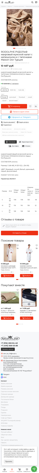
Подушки (4, 410)
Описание (11, 142)
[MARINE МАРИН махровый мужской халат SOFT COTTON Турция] (29, 253)
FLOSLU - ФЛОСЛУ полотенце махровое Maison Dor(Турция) (8, 311)
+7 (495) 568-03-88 (9, 346)
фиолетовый (13, 100)
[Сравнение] (36, 106)
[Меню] (2, 2)
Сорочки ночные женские (10, 391)
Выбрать (9, 275)
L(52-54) (4, 90)
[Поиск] (32, 2)
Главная (3, 6)
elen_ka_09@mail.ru (10, 353)
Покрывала (5, 405)
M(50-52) (13, 90)
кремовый (12, 97)
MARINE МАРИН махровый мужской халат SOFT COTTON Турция (28, 267)
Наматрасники (6, 415)
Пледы (3, 407)
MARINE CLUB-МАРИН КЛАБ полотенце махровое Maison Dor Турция (28, 311)
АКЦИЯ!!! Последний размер (11, 420)
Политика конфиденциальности (12, 445)
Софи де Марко (6, 418)
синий (30, 97)
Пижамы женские (7, 389)
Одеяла (3, 412)
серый (4, 100)
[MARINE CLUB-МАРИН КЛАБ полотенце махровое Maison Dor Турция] (29, 298)
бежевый (22, 97)
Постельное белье (7, 399)
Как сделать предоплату (9, 440)
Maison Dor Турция (26, 132)
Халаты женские (6, 383)
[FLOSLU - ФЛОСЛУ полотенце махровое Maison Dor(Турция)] (10, 298)
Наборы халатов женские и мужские (13, 135)
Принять (8, 461)
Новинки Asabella (7, 426)
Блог (2, 437)
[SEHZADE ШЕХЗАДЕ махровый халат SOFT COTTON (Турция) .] (10, 253)
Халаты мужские (19, 6)
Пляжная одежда (7, 394)
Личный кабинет (6, 432)
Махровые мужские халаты (10, 132)
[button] (14, 48)
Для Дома (4, 402)
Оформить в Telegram (21, 117)
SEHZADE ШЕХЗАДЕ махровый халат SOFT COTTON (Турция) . (8, 267)
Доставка (15, 146)
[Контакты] (36, 2)
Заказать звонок (7, 349)
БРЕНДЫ (4, 423)
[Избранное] (30, 106)
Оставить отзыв (19, 233)
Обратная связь (6, 435)
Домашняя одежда (19, 129)
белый (4, 97)
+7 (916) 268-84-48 (9, 343)
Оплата (27, 146)
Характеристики (27, 142)
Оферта (3, 442)
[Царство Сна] (9, 2)
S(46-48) (21, 90)
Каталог (10, 6)
